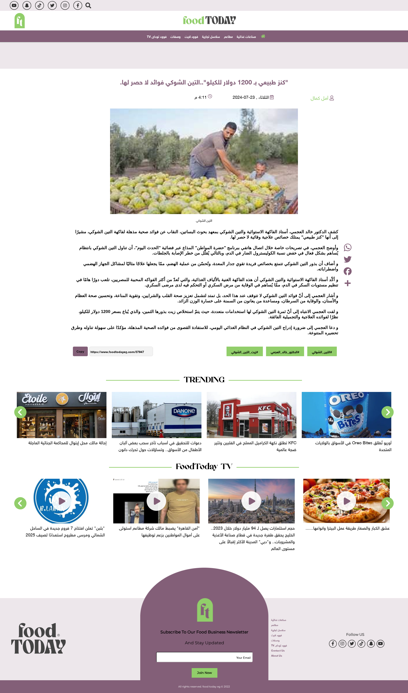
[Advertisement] (204, 54)
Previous (387, 412)
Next (20, 412)
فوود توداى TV (157, 36)
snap (27, 5)
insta (65, 5)
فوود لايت (191, 36)
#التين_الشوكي (322, 351)
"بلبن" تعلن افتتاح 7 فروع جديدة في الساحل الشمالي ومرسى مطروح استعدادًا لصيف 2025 (160, 531)
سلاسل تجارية (211, 36)
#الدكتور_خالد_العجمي (285, 351)
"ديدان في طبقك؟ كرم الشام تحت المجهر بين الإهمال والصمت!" (66, 531)
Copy (80, 351)
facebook (77, 5)
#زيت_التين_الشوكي (244, 351)
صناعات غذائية (246, 36)
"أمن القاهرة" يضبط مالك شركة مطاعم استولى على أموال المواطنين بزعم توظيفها (254, 531)
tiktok (39, 5)
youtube (14, 5)
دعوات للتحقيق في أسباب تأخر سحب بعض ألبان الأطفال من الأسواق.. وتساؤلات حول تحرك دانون (255, 445)
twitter (52, 5)
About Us (276, 655)
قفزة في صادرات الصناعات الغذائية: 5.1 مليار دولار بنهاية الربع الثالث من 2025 (63, 445)
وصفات (175, 36)
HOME (262, 36)
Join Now (204, 673)
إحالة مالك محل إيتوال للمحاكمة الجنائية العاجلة (162, 442)
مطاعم (228, 36)
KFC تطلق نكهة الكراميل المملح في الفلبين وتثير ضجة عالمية (350, 445)
